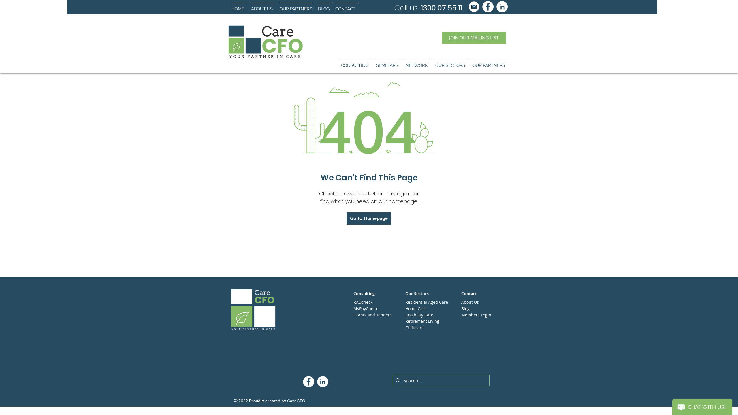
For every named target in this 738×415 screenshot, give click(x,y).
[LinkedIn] (502, 6)
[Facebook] (488, 6)
